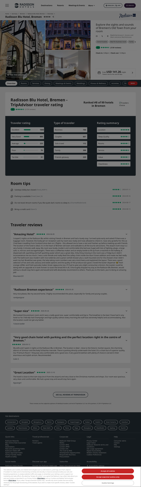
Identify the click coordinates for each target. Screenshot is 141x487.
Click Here (41, 478)
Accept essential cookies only (107, 477)
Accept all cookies (108, 471)
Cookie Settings (108, 483)
